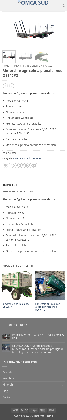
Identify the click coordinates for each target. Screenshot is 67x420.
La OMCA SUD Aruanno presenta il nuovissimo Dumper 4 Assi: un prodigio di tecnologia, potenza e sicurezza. (37, 349)
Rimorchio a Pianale (39, 65)
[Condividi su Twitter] (17, 165)
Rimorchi (18, 65)
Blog (5, 391)
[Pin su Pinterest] (29, 165)
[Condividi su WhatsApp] (5, 165)
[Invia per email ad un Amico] (23, 165)
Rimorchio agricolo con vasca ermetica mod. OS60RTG (47, 306)
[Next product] (5, 85)
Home (5, 65)
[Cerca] (63, 6)
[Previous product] (11, 85)
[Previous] (8, 33)
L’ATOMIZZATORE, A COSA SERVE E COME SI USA (38, 337)
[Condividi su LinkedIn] (34, 165)
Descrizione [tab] (9, 184)
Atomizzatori (10, 378)
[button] (4, 6)
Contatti (7, 397)
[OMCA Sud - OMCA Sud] (33, 5)
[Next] (59, 33)
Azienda (7, 372)
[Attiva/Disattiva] (63, 385)
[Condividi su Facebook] (11, 165)
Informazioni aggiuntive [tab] (17, 191)
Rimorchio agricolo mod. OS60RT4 (15, 305)
